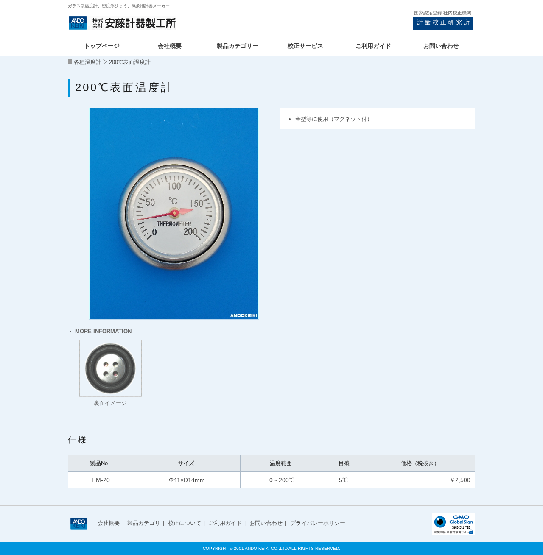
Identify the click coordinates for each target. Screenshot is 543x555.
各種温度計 (87, 62)
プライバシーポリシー (317, 523)
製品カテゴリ (143, 523)
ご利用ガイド (225, 523)
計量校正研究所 (444, 22)
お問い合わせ (266, 523)
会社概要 (109, 523)
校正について (184, 523)
